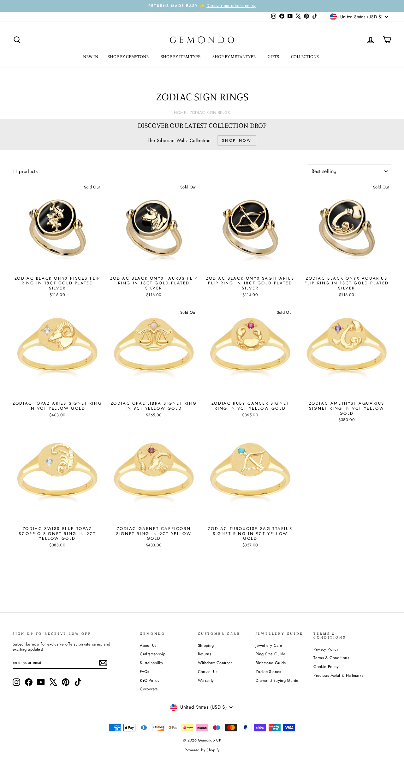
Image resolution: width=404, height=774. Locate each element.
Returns (204, 654)
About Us (148, 645)
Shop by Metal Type (234, 56)
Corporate (149, 689)
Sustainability (151, 663)
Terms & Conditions (331, 658)
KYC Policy (149, 680)
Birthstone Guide (271, 663)
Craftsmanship (152, 654)
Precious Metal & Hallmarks (338, 675)
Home (180, 113)
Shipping (206, 645)
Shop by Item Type (181, 56)
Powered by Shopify (202, 750)
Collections (305, 56)
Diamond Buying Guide (277, 680)
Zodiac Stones (268, 672)
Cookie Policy (326, 667)
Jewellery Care (269, 645)
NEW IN (90, 56)
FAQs (144, 672)
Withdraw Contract (215, 663)
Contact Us (207, 672)
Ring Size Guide (271, 654)
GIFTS (274, 56)
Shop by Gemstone (129, 56)
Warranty (206, 680)
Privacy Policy (325, 649)
